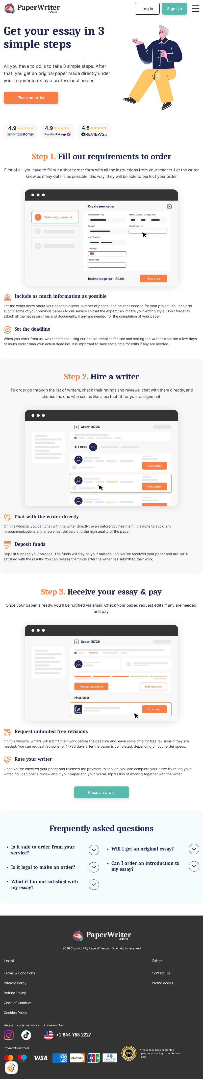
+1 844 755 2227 (73, 1035)
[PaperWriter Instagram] (9, 1036)
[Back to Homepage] (32, 8)
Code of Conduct (17, 1003)
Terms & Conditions (19, 973)
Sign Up (174, 8)
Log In (147, 8)
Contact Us (161, 973)
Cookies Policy (15, 1012)
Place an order (31, 97)
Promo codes (162, 983)
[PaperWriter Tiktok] (26, 1036)
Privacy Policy (15, 983)
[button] (195, 8)
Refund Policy (15, 993)
